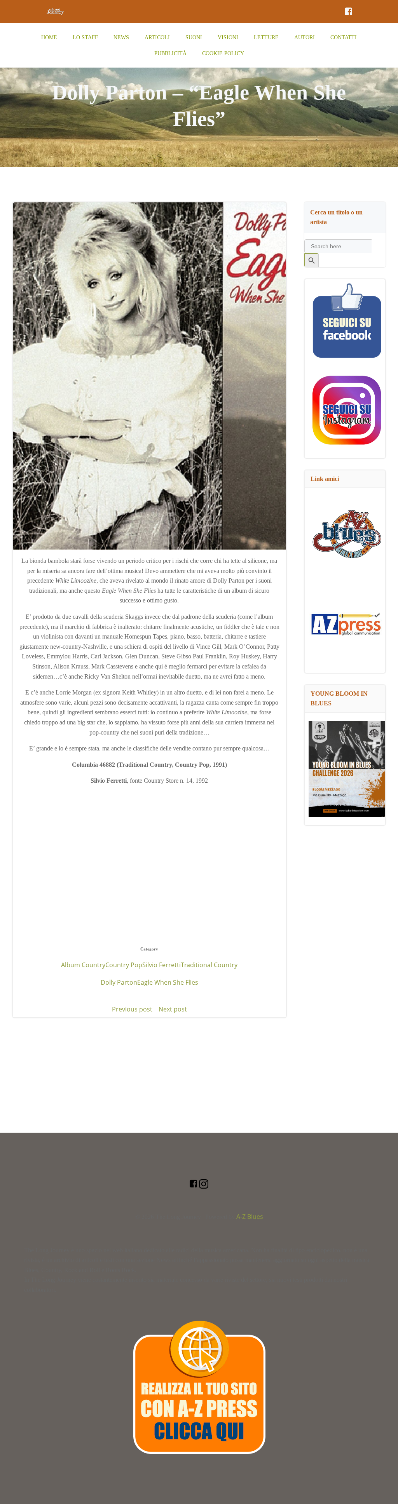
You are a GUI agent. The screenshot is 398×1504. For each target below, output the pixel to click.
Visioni (228, 37)
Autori (304, 37)
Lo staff (85, 37)
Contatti (343, 37)
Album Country (83, 965)
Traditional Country (209, 965)
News (121, 37)
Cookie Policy (223, 53)
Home (49, 37)
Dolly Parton (119, 982)
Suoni (193, 37)
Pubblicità (170, 53)
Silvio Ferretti (161, 965)
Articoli (157, 37)
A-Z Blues (249, 1216)
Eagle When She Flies (167, 982)
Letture (266, 37)
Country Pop (123, 965)
